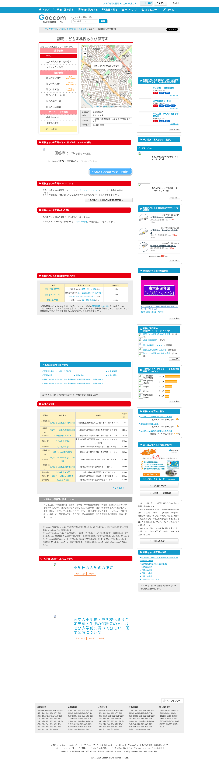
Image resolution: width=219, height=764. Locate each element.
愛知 (55, 718)
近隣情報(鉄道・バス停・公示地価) (57, 371)
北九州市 (169, 724)
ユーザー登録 (146, 3)
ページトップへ (172, 701)
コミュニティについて (64, 748)
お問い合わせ (81, 221)
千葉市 (162, 713)
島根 (43, 724)
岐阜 (47, 718)
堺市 (166, 721)
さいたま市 (174, 710)
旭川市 (160, 312)
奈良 (55, 721)
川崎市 (173, 713)
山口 (55, 724)
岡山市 (177, 721)
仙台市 (167, 710)
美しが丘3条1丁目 (52, 295)
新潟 (48, 716)
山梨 (39, 718)
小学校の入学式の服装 (93, 568)
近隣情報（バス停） (101, 306)
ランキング (131, 9)
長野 (43, 718)
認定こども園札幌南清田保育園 (62, 467)
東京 (39, 716)
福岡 (51, 726)
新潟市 (169, 716)
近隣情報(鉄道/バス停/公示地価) (154, 564)
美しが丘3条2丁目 (52, 289)
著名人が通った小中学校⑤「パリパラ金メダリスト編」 (165, 189)
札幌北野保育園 (150, 340)
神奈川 (44, 716)
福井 (60, 716)
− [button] (85, 54)
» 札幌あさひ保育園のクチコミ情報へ (110, 171)
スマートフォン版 (121, 751)
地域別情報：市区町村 (150, 579)
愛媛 (43, 726)
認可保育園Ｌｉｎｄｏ (63, 436)
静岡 (51, 718)
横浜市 (167, 713)
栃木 (47, 713)
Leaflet (96, 106)
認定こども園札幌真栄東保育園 (62, 430)
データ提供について (104, 745)
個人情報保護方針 (77, 751)
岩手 (48, 710)
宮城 (52, 710)
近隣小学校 (80, 375)
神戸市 (171, 721)
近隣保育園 (112, 371)
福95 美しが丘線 (88, 289)
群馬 (51, 713)
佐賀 (55, 726)
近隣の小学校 (147, 573)
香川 (39, 726)
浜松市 (162, 718)
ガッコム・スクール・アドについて (80, 745)
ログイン (160, 3)
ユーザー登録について (83, 748)
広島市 (162, 724)
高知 (47, 726)
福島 (39, 713)
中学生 (101, 638)
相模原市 (163, 716)
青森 (44, 710)
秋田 (56, 710)
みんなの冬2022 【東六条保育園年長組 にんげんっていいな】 (159, 307)
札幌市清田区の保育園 (76, 29)
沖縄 (56, 729)
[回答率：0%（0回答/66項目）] (80, 157)
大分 (43, 729)
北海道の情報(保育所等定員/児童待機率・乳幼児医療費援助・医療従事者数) (73, 383)
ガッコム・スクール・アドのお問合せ (149, 748)
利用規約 (64, 751)
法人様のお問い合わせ (123, 748)
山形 (60, 710)
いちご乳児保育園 (63, 447)
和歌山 (60, 721)
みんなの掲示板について (103, 748)
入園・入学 (80, 574)
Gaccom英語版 (136, 751)
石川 (56, 716)
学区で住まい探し (150, 751)
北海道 (62, 29)
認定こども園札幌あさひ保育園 (62, 423)
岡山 (47, 724)
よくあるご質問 (111, 3)
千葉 (59, 713)
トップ (45, 9)
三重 (59, 718)
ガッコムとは (133, 745)
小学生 (91, 574)
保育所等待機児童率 (149, 424)
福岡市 (175, 724)
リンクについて (120, 745)
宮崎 (47, 729)
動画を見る (111, 9)
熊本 (39, 729)
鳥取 (39, 724)
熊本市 (162, 726)
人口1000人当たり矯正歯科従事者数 (156, 416)
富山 (52, 716)
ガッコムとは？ (128, 3)
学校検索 (53, 29)
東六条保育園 (145, 312)
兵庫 (51, 721)
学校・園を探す (65, 9)
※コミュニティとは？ (89, 190)
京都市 (174, 718)
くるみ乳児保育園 (63, 472)
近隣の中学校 (147, 576)
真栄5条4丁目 (52, 300)
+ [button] (85, 49)
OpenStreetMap (108, 106)
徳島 (59, 724)
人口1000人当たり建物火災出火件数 (156, 431)
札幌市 (162, 710)
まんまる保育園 (62, 480)
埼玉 (55, 713)
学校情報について (161, 745)
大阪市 (162, 721)
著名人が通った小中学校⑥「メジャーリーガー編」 (165, 158)
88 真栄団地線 (88, 300)
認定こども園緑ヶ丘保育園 (62, 476)
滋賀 (39, 721)
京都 (43, 721)
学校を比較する (89, 9)
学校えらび (80, 638)
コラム (62, 745)
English (176, 3)
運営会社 (101, 751)
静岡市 (174, 716)
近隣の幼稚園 (147, 570)
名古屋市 (168, 718)
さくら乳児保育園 (63, 441)
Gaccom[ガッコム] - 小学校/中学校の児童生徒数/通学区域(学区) (54, 18)
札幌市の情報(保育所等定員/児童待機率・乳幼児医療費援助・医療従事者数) (73, 379)
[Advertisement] (145, 19)
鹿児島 (52, 729)
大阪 (47, 721)
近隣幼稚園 (47, 375)
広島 (51, 724)
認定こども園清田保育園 (63, 452)
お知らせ (54, 745)
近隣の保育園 (147, 567)
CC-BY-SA (127, 106)
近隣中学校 (112, 375)
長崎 (59, 726)
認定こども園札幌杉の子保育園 (156, 334)
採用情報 (109, 751)
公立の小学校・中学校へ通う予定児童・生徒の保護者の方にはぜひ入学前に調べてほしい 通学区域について (102, 625)
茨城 (43, 713)
